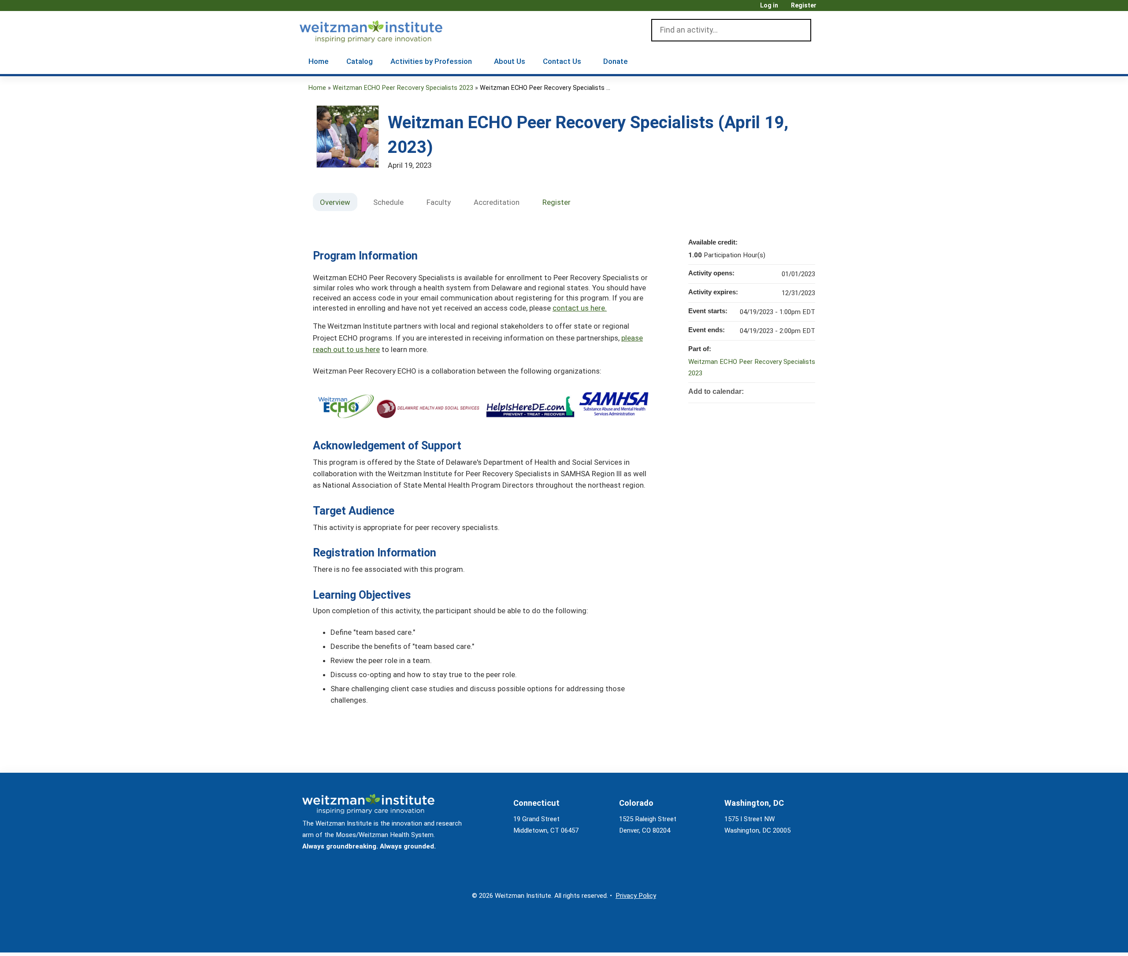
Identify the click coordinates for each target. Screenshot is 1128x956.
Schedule (388, 202)
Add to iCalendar (796, 390)
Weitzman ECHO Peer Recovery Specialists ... (545, 88)
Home (318, 61)
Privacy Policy (636, 896)
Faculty (439, 202)
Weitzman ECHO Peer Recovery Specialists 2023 (403, 88)
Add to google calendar (773, 390)
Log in (769, 5)
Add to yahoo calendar (785, 390)
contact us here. (580, 308)
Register (803, 5)
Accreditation (496, 202)
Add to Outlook (808, 390)
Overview (335, 202)
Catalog (359, 61)
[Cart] (825, 8)
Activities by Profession (431, 61)
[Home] (384, 29)
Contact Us (562, 61)
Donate (615, 61)
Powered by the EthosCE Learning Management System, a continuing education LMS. (797, 938)
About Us (509, 61)
